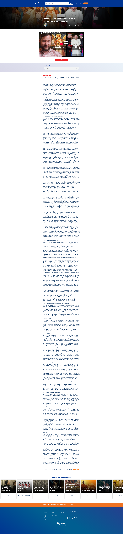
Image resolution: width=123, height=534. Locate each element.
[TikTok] (76, 518)
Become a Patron (47, 75)
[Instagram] (73, 518)
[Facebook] (67, 518)
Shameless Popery (53, 16)
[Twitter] (69, 518)
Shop (80, 3)
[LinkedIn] (78, 518)
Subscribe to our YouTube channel (61, 59)
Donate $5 (76, 469)
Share (77, 24)
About (75, 3)
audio (45, 16)
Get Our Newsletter (73, 511)
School (53, 513)
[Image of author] (45, 25)
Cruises (53, 516)
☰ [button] (35, 3)
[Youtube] (71, 518)
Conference (54, 515)
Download (71, 24)
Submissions (61, 512)
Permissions (61, 513)
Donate (85, 3)
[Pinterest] (74, 518)
